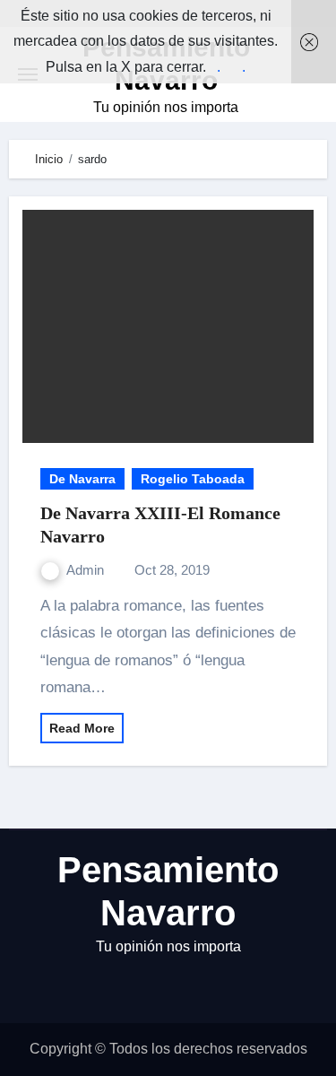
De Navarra (82, 479)
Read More (82, 728)
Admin (87, 569)
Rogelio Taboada (193, 479)
